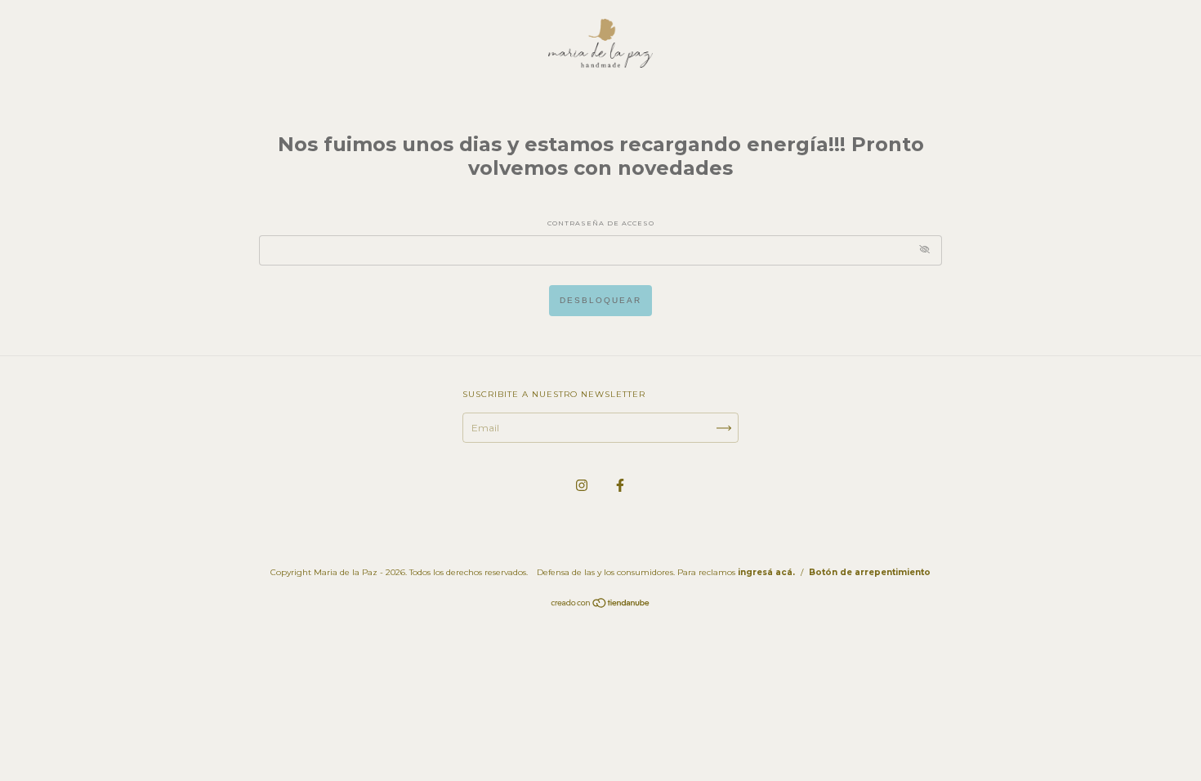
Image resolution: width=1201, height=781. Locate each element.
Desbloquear (600, 300)
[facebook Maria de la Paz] (620, 485)
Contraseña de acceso (600, 223)
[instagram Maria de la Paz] (583, 485)
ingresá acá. (766, 572)
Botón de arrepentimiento (870, 572)
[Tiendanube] (601, 605)
